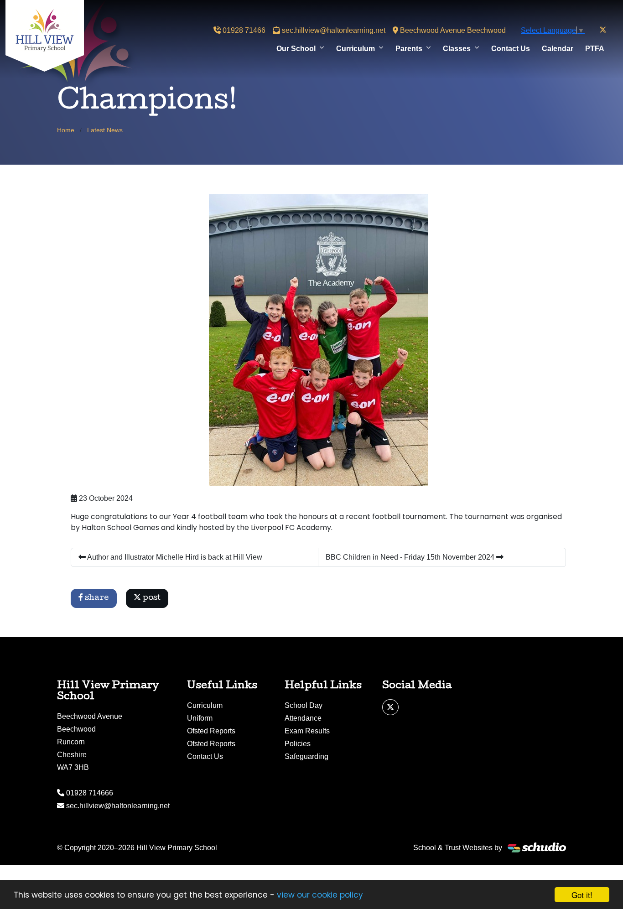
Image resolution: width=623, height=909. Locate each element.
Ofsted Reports (211, 731)
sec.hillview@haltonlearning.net (332, 30)
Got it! (581, 894)
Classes (457, 48)
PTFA (594, 48)
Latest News (105, 130)
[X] (603, 30)
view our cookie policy (320, 894)
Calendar (557, 48)
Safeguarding (306, 756)
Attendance (303, 718)
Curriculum (355, 48)
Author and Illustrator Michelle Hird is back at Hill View (174, 557)
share (96, 598)
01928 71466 (243, 30)
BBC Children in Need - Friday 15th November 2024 (411, 557)
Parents (408, 48)
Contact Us (510, 48)
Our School (296, 48)
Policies (298, 744)
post (151, 598)
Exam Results (307, 731)
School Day (303, 705)
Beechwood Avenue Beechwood (452, 30)
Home (65, 130)
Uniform (200, 718)
